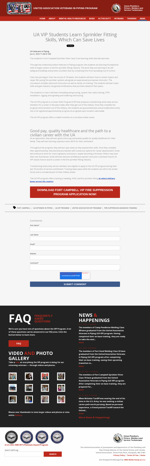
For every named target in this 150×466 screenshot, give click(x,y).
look (17, 362)
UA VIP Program (62, 208)
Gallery (18, 415)
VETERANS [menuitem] (119, 18)
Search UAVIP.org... (12, 450)
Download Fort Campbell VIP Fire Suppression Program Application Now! (75, 192)
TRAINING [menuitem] (131, 18)
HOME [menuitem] (42, 18)
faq (18, 343)
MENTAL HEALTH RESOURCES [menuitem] (72, 18)
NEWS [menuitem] (142, 18)
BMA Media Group (131, 460)
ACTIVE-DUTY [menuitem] (104, 18)
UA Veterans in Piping (39, 51)
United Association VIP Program (86, 208)
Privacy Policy (119, 455)
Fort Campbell (23, 208)
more (81, 342)
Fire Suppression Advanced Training (120, 208)
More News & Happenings (94, 417)
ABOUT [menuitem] (52, 18)
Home (142, 455)
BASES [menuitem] (92, 18)
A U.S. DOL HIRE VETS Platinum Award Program (26, 445)
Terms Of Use (133, 455)
